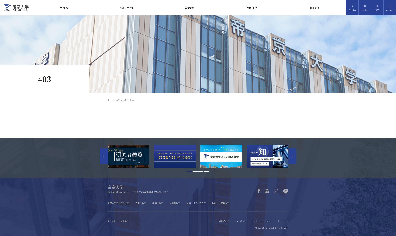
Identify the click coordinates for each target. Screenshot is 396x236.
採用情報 (111, 221)
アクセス (352, 9)
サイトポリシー (241, 221)
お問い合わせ (223, 221)
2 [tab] (195, 171)
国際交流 (314, 7)
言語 (365, 9)
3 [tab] (200, 171)
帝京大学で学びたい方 (118, 203)
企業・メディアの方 (196, 203)
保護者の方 (174, 203)
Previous (104, 156)
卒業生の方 (157, 203)
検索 (377, 9)
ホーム (110, 100)
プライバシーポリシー (262, 221)
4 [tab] (206, 171)
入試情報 (189, 7)
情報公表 (124, 221)
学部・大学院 (126, 7)
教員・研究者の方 (220, 203)
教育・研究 (252, 7)
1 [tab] (189, 171)
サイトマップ (282, 221)
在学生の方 (140, 203)
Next (292, 156)
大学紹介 (64, 7)
